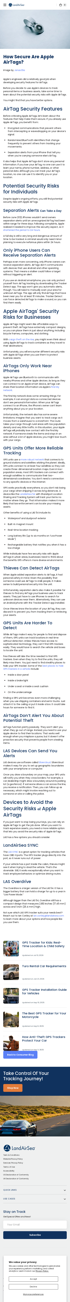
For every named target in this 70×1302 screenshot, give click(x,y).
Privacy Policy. (42, 1271)
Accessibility (8, 1170)
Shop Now (13, 1088)
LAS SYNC (13, 852)
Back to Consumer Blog (20, 1054)
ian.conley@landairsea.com (49, 915)
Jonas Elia (19, 70)
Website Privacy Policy (13, 1159)
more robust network (32, 459)
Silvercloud (44, 762)
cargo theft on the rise (21, 339)
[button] (4, 4)
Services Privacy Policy (13, 1163)
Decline (33, 1286)
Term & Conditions (11, 1155)
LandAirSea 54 (27, 494)
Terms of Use (9, 1167)
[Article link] (35, 950)
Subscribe (35, 1235)
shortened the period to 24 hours (21, 230)
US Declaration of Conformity (15, 1174)
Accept (33, 1279)
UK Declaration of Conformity (15, 1178)
